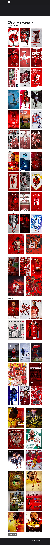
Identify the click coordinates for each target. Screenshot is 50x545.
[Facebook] (33, 542)
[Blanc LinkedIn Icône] (38, 542)
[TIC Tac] (35, 542)
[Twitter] (36, 542)
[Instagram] (32, 542)
